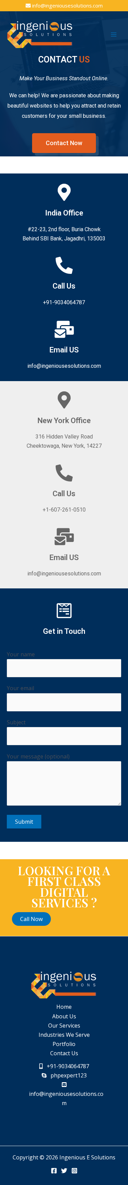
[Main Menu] (113, 34)
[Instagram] (74, 1171)
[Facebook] (54, 1171)
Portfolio (64, 1044)
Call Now (31, 919)
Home (64, 1006)
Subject (16, 722)
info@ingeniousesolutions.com (67, 5)
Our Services (64, 1025)
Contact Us (64, 1053)
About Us (64, 1016)
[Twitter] (64, 1171)
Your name (21, 654)
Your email (20, 688)
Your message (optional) (38, 756)
